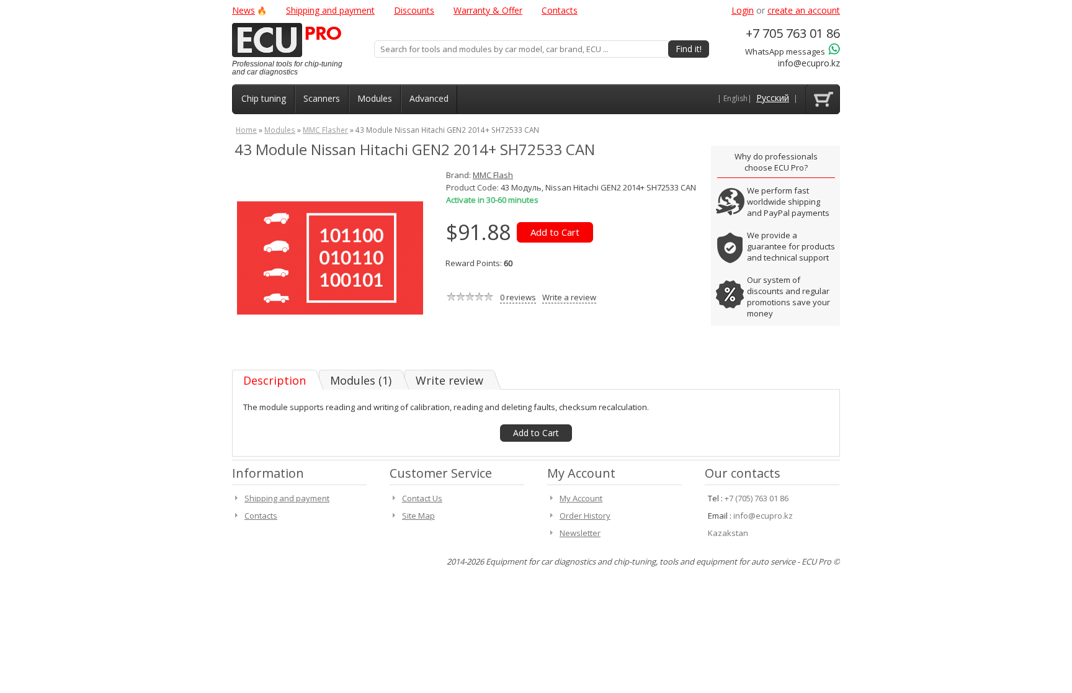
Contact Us (422, 498)
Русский (772, 98)
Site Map (418, 515)
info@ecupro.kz (809, 63)
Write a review (569, 297)
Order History (585, 515)
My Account (581, 498)
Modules (374, 98)
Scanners (321, 98)
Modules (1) (360, 380)
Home (246, 130)
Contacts (560, 10)
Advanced (429, 98)
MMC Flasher (325, 130)
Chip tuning (263, 98)
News (243, 10)
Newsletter (580, 533)
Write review (449, 380)
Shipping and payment (330, 10)
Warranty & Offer (487, 10)
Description (274, 380)
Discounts (414, 10)
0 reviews (518, 297)
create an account (803, 10)
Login (742, 10)
